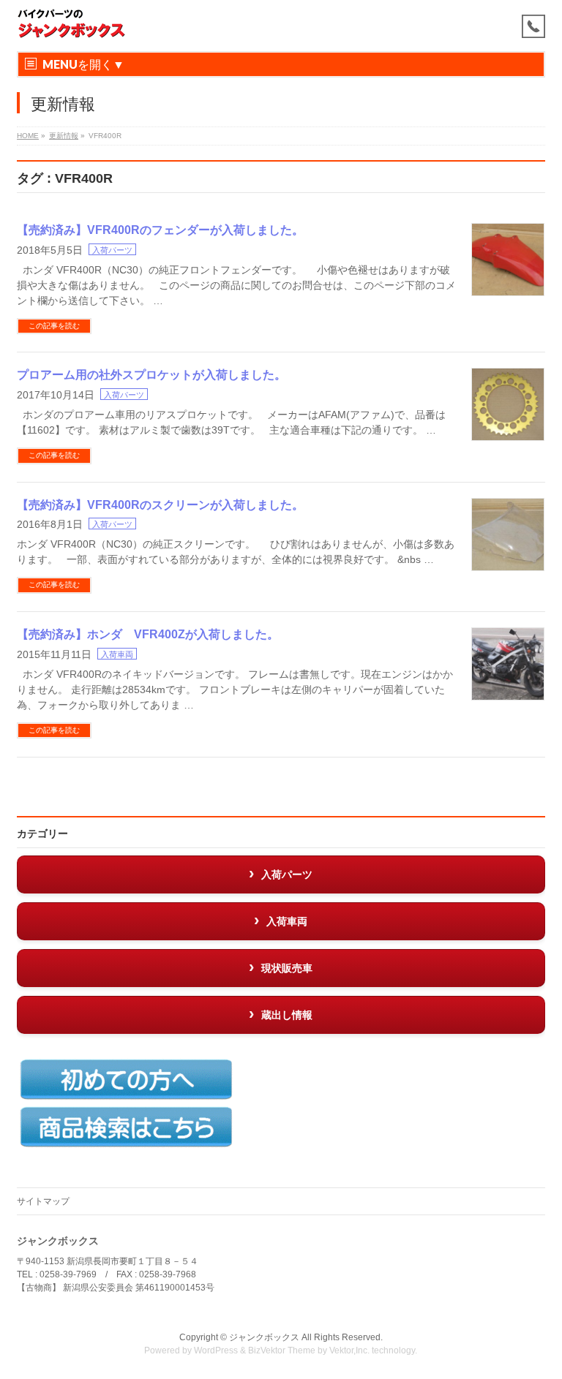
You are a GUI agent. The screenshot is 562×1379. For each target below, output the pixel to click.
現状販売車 (286, 968)
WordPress (216, 1350)
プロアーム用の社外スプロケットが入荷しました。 (151, 375)
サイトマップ (43, 1201)
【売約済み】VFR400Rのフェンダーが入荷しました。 (160, 230)
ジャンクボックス (264, 1337)
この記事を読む (54, 326)
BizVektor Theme (281, 1350)
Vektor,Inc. (349, 1350)
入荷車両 (117, 654)
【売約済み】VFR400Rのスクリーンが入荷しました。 (160, 505)
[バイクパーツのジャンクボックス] (72, 24)
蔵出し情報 (286, 1015)
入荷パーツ (112, 250)
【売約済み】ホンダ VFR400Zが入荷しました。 (148, 634)
